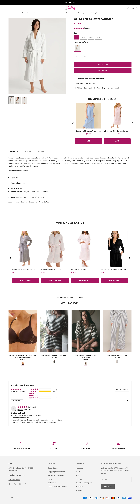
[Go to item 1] (11, 100)
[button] (79, 28)
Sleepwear (58, 13)
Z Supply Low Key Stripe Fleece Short (54, 355)
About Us (79, 468)
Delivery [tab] (28, 151)
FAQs (50, 479)
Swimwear (47, 13)
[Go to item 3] (24, 100)
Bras (28, 13)
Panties (37, 13)
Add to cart (103, 64)
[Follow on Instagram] (20, 484)
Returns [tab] (41, 151)
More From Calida (42, 202)
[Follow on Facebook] (10, 484)
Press (78, 472)
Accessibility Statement (57, 486)
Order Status (53, 468)
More (119, 13)
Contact (79, 479)
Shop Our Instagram (84, 483)
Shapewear (70, 13)
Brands (21, 13)
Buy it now (102, 71)
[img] (23, 407)
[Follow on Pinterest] (25, 484)
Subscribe (108, 486)
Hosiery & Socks (96, 13)
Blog (77, 475)
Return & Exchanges (56, 475)
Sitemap (79, 490)
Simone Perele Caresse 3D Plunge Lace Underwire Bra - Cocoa (22, 356)
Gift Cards (52, 483)
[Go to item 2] (18, 100)
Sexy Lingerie (82, 13)
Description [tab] (13, 151)
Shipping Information (56, 472)
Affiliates (79, 486)
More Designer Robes (25, 202)
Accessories (110, 13)
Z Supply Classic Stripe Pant (117, 355)
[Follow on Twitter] (15, 484)
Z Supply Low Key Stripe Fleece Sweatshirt (86, 356)
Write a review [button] (122, 389)
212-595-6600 (14, 479)
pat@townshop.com (17, 475)
